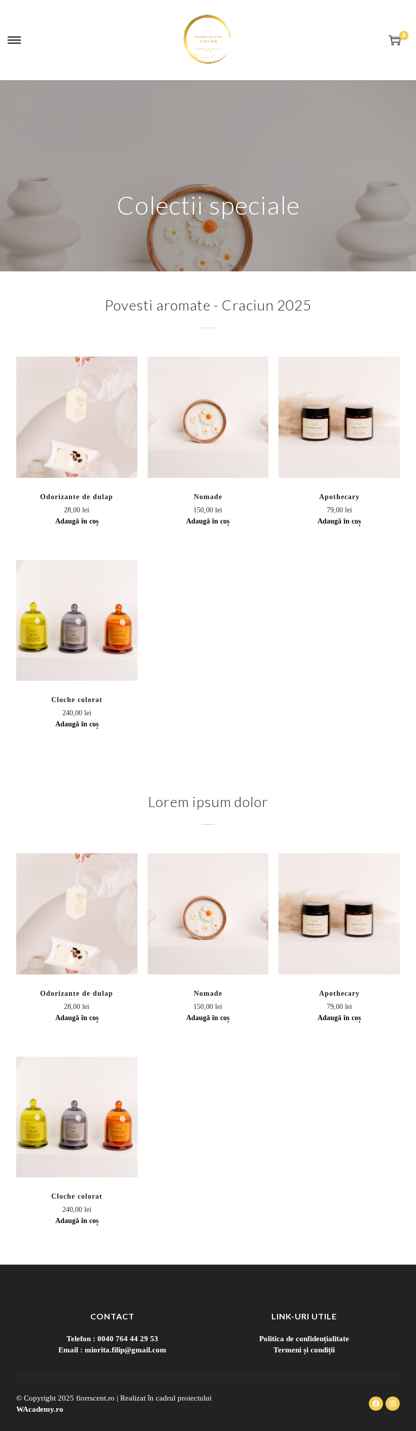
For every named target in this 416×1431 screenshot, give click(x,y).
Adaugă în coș (76, 521)
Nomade (208, 497)
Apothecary (339, 497)
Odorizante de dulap (76, 497)
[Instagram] (393, 1404)
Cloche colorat (76, 700)
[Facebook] (376, 1404)
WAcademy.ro (39, 1409)
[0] (395, 40)
